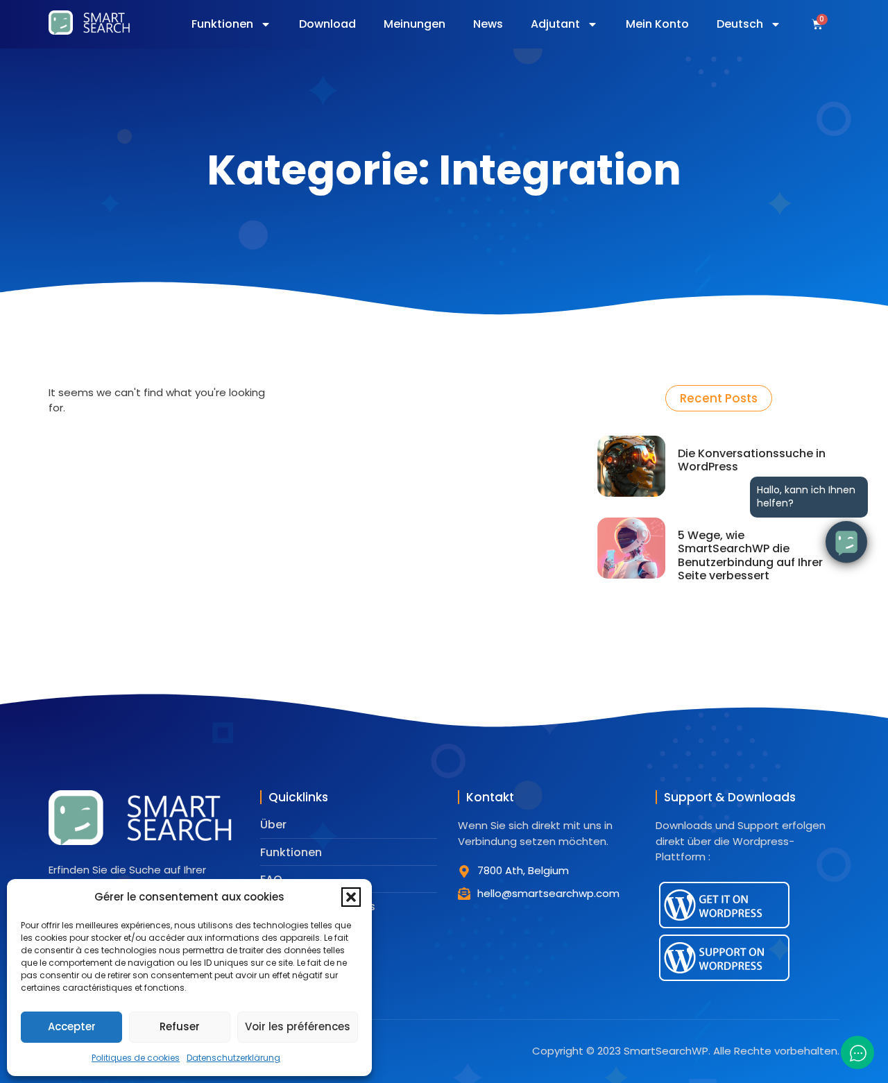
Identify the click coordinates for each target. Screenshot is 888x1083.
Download (327, 24)
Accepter (72, 1026)
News (488, 24)
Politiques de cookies (136, 1058)
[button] (351, 897)
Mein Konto (657, 24)
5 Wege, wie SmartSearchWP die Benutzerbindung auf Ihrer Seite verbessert (750, 555)
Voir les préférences (297, 1026)
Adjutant (555, 24)
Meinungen (414, 24)
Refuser (180, 1026)
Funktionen (222, 24)
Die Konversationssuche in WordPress (752, 460)
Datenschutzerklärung (233, 1058)
